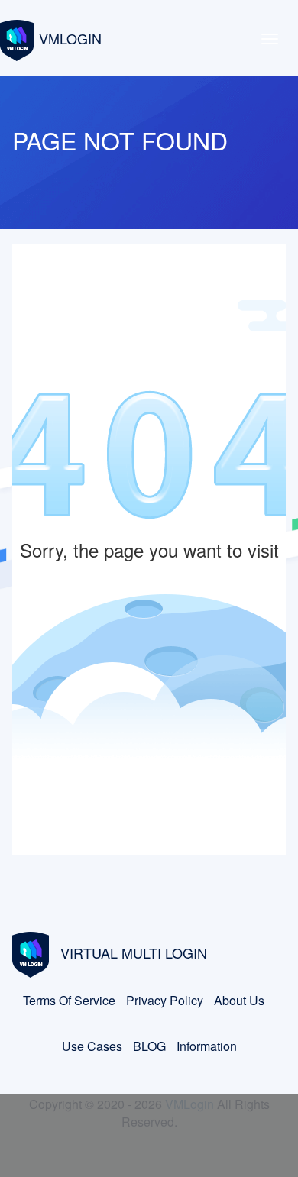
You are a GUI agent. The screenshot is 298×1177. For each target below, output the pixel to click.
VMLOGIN (70, 38)
